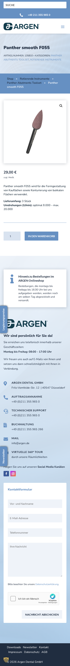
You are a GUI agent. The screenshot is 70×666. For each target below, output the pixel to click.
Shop (10, 79)
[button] (61, 106)
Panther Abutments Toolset (24, 83)
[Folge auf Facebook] (6, 473)
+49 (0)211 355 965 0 (26, 402)
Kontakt (44, 647)
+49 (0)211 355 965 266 (27, 429)
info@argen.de (20, 443)
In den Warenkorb (41, 236)
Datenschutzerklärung (46, 584)
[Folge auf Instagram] (13, 473)
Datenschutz (31, 652)
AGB (44, 652)
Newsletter (30, 647)
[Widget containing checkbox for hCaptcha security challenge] (33, 598)
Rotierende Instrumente (45, 59)
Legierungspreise (3, 319)
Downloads (14, 647)
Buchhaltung (23, 424)
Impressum (15, 652)
